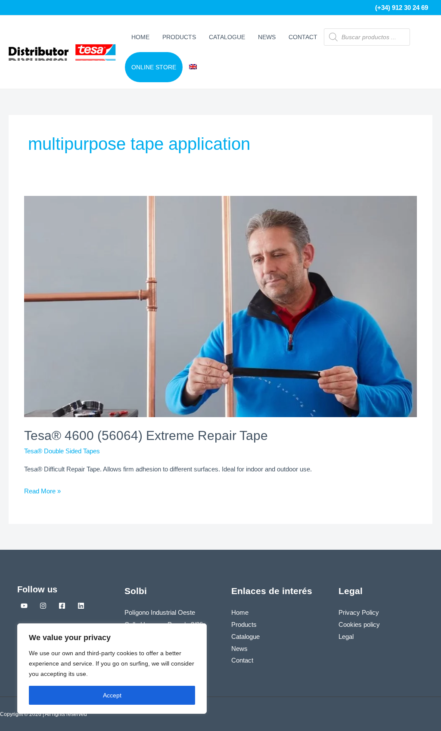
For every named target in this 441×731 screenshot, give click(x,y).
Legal (346, 636)
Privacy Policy (359, 612)
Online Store (153, 67)
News (267, 37)
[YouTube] (24, 606)
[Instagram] (43, 606)
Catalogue (227, 37)
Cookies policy (359, 624)
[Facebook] (62, 606)
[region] (112, 668)
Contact (303, 37)
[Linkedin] (81, 606)
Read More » (42, 490)
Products (179, 37)
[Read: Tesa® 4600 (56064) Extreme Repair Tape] (220, 306)
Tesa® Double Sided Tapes (62, 451)
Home (140, 37)
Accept (112, 695)
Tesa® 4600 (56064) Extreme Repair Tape (146, 435)
